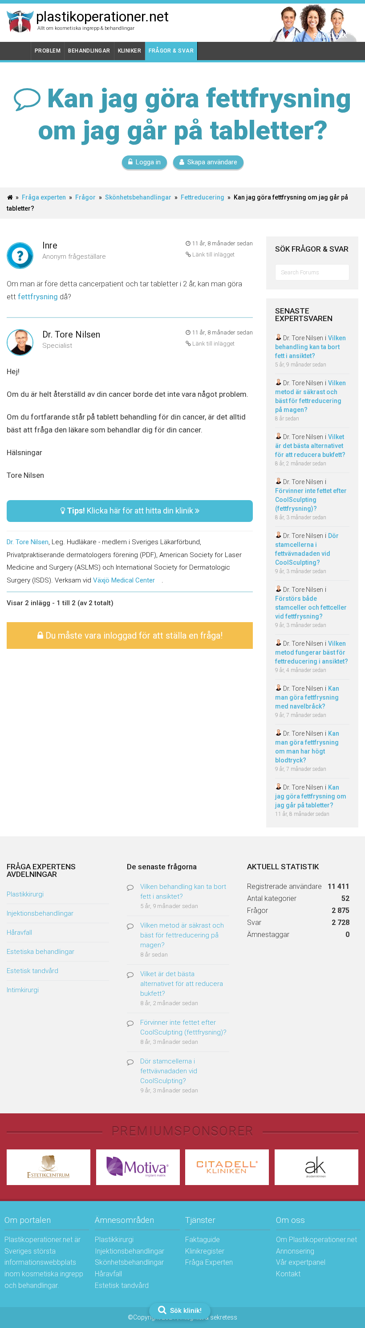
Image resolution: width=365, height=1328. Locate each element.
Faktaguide (202, 1239)
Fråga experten (44, 197)
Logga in (148, 162)
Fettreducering (202, 197)
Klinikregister (204, 1251)
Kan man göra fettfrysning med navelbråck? (307, 697)
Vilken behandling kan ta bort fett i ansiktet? (310, 346)
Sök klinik (330, 36)
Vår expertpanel (300, 1262)
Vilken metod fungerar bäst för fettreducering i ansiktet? (311, 652)
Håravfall (19, 933)
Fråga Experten (209, 1262)
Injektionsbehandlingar (40, 913)
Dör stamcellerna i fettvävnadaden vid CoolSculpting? (168, 1071)
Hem (19, 51)
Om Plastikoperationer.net (316, 1239)
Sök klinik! (185, 1311)
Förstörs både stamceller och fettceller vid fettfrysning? (311, 607)
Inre (49, 245)
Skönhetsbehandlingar (138, 197)
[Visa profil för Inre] (20, 256)
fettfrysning (39, 296)
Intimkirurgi (23, 990)
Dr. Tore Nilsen (71, 334)
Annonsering (295, 1251)
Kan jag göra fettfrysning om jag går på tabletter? (310, 796)
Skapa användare (212, 162)
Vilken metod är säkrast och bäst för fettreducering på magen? (182, 935)
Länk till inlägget (213, 254)
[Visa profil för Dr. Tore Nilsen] (20, 343)
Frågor (85, 197)
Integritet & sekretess (208, 1317)
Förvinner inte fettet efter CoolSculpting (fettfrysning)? (311, 499)
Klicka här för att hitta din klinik (131, 510)
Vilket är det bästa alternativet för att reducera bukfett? (310, 445)
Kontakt (288, 1274)
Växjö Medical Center (124, 580)
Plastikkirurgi (25, 894)
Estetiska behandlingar (40, 952)
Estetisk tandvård (32, 971)
